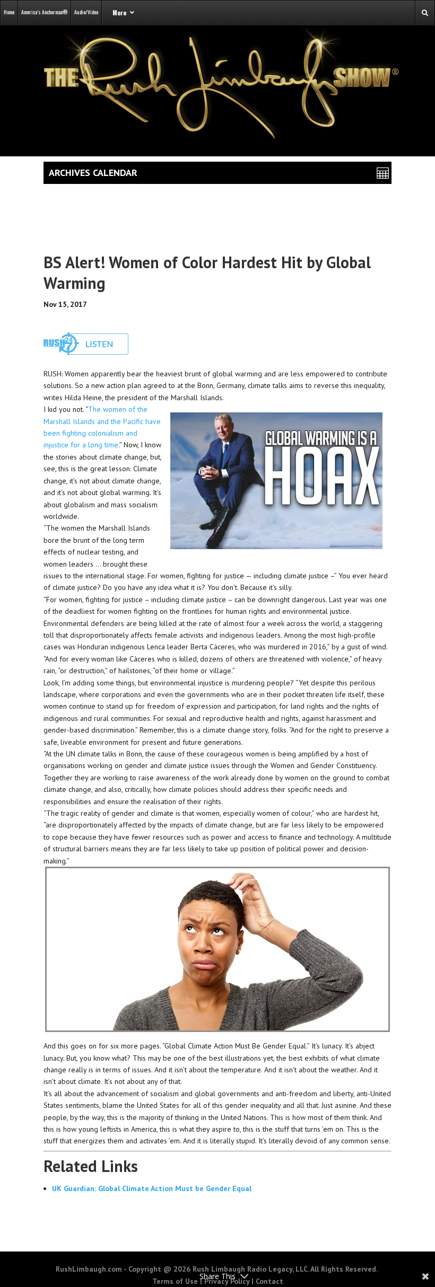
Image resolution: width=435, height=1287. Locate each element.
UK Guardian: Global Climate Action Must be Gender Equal (151, 1188)
